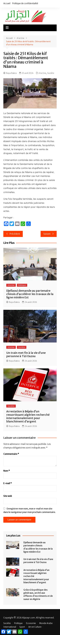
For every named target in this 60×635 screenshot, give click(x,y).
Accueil (6, 3)
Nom (6, 470)
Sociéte (50, 73)
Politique (22, 285)
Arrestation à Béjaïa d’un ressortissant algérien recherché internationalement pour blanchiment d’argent (28, 416)
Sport (22, 627)
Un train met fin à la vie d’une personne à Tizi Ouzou (26, 354)
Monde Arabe (46, 623)
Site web (7, 496)
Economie (31, 623)
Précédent (14, 234)
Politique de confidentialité (25, 3)
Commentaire (11, 454)
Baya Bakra (11, 73)
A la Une (42, 73)
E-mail (7, 483)
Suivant (47, 234)
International (9, 627)
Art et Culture (34, 627)
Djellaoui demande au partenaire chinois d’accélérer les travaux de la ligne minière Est (29, 294)
